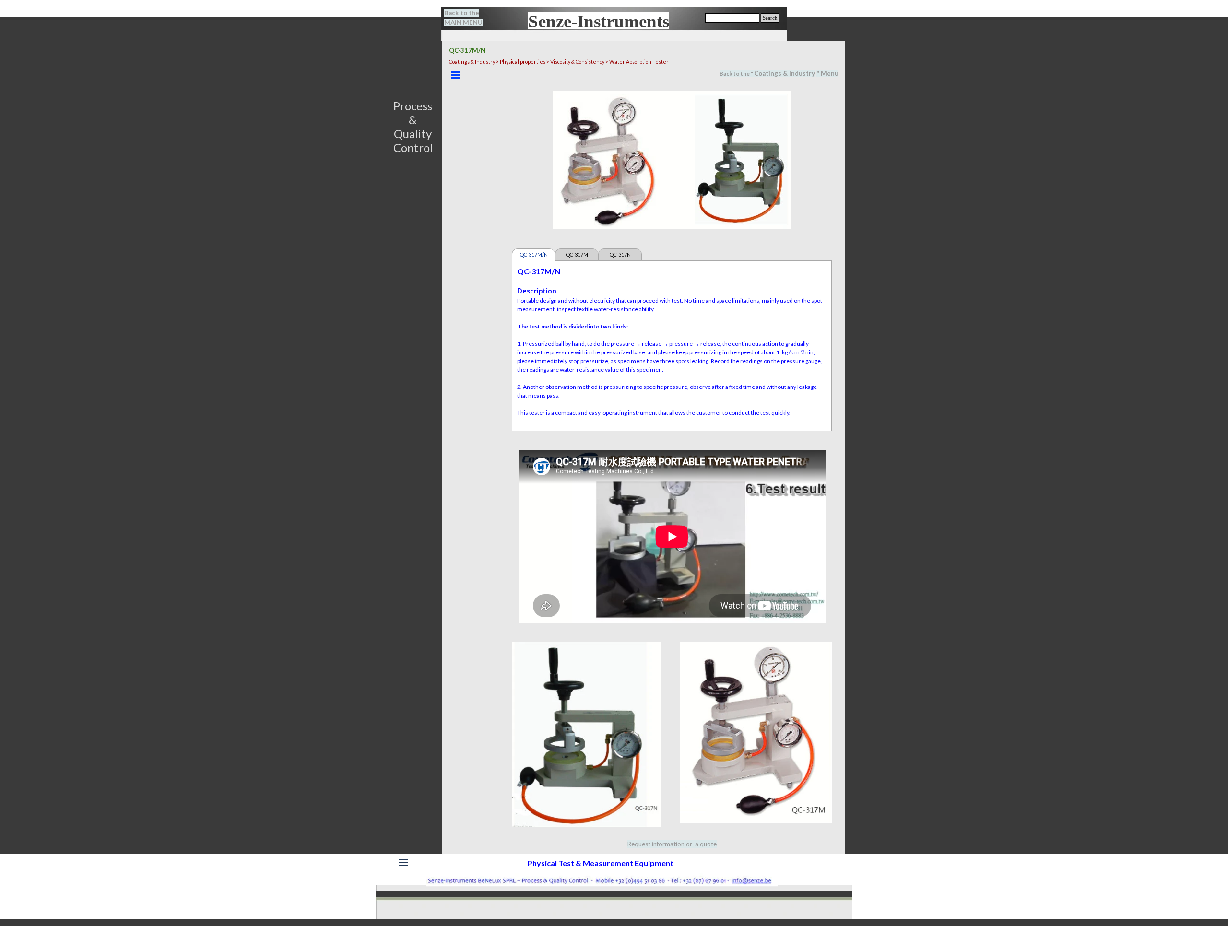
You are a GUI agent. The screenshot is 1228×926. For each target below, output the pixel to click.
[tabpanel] (469, 17)
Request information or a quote (672, 844)
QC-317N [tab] (620, 254)
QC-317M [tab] (577, 254)
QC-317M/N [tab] (534, 254)
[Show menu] (455, 75)
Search (770, 18)
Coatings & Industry (784, 73)
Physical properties (522, 62)
